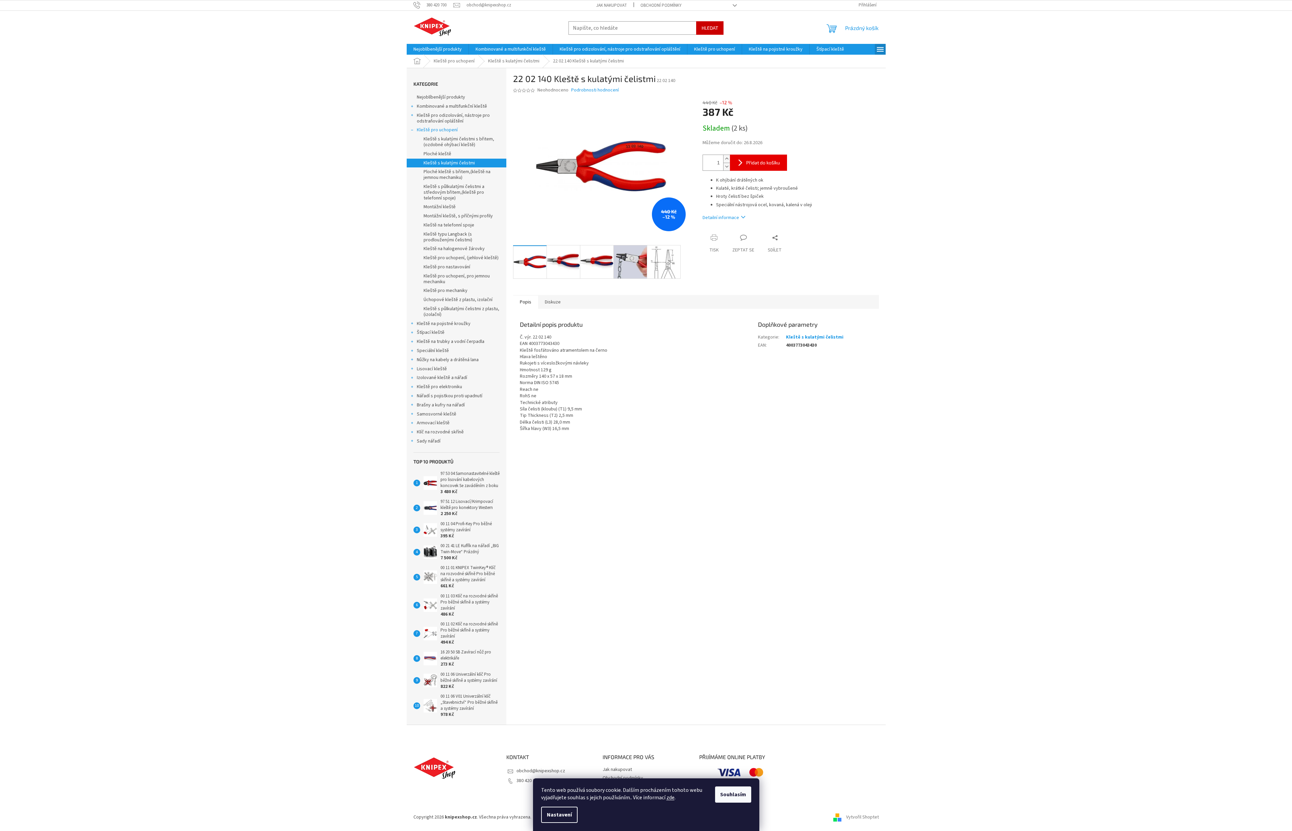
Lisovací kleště (432, 369)
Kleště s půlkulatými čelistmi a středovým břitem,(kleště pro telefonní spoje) (454, 192)
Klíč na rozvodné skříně (440, 432)
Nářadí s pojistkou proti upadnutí (449, 396)
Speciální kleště (433, 350)
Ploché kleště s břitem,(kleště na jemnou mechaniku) (457, 174)
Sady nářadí (428, 441)
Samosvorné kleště (436, 414)
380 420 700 (528, 780)
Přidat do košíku (763, 162)
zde (670, 797)
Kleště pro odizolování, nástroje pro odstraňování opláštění (453, 118)
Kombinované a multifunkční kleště (452, 106)
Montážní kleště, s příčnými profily (458, 216)
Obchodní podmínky (661, 5)
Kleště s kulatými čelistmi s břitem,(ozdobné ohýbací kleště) (459, 142)
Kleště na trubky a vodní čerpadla (450, 341)
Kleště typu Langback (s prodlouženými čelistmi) (448, 237)
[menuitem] (437, 49)
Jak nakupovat (611, 5)
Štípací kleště (431, 332)
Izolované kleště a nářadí (442, 377)
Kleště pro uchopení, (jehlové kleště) (461, 257)
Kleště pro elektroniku (439, 386)
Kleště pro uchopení (437, 130)
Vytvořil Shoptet (862, 817)
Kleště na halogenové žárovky (454, 248)
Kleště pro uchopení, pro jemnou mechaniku (457, 279)
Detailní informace (721, 217)
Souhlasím (733, 794)
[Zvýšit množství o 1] (726, 159)
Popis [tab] (525, 302)
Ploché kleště (437, 154)
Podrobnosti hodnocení (595, 90)
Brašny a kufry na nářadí (441, 405)
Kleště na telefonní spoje (449, 225)
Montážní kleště (440, 207)
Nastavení (559, 815)
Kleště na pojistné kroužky (444, 323)
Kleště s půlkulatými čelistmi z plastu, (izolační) (461, 311)
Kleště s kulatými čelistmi (449, 163)
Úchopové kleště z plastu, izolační (458, 299)
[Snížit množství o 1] (726, 166)
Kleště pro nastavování (447, 267)
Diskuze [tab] (553, 302)
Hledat (710, 28)
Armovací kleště (433, 423)
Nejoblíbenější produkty (441, 97)
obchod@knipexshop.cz (540, 771)
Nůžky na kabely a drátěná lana (448, 359)
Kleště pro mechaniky (445, 290)
